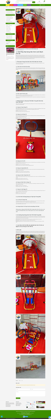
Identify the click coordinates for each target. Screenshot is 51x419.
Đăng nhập (38, 2)
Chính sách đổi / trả (8, 404)
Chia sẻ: (17, 380)
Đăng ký (40, 2)
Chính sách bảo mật (8, 406)
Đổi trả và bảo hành (18, 404)
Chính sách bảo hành (8, 405)
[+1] (22, 380)
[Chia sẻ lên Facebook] (19, 380)
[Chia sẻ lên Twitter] (20, 380)
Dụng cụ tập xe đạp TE (18, 108)
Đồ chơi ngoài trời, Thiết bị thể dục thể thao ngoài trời (27, 0)
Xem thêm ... (7, 43)
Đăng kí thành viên (18, 405)
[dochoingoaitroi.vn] (10, 2)
